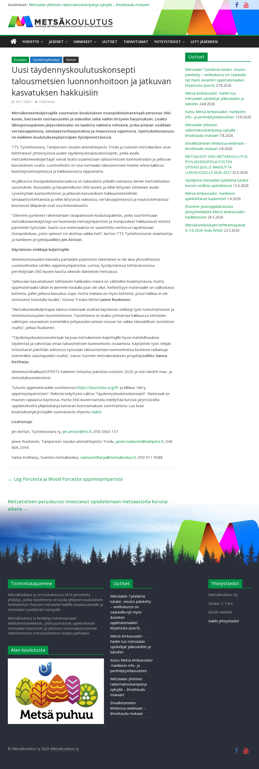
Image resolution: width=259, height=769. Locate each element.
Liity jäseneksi (204, 41)
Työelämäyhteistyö (46, 60)
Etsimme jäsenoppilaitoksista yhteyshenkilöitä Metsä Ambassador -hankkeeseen (216, 211)
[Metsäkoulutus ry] (61, 17)
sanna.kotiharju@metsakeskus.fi (108, 457)
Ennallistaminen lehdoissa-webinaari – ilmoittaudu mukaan (128, 708)
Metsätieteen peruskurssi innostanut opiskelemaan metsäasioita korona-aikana (88, 505)
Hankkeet (83, 41)
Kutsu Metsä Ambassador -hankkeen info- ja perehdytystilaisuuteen (131, 665)
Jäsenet (56, 41)
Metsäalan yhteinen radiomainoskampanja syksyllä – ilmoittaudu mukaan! (89, 4)
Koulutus (20, 60)
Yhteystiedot (167, 41)
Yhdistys (30, 41)
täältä (96, 411)
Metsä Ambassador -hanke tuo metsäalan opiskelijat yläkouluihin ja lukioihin (214, 98)
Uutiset (109, 41)
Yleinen (71, 60)
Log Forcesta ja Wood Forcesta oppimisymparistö (65, 479)
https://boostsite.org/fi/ (98, 387)
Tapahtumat (135, 41)
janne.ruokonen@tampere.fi (140, 441)
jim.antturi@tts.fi (77, 431)
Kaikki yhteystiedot (223, 621)
